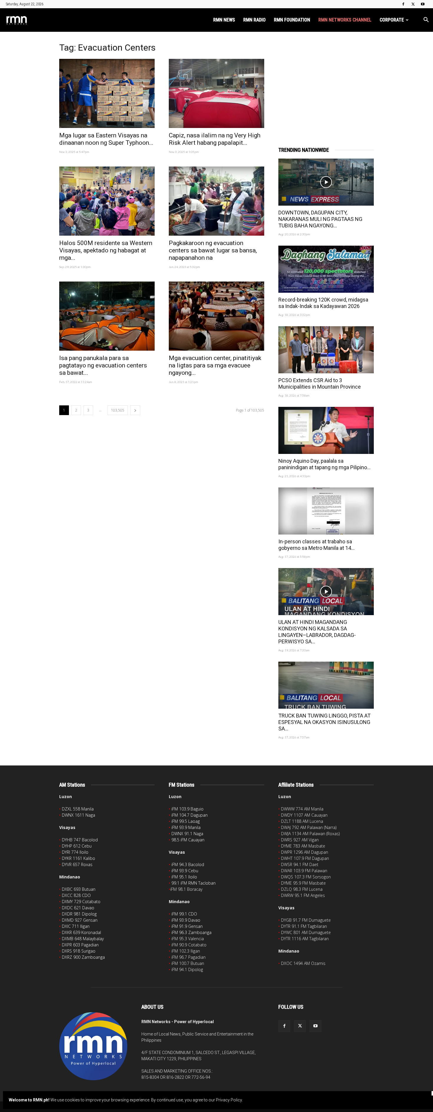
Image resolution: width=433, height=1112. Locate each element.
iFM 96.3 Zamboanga (191, 932)
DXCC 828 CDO (76, 895)
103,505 (117, 410)
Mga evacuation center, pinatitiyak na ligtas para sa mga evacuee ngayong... (215, 365)
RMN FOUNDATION (292, 20)
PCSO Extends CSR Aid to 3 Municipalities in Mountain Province (319, 383)
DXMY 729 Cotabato (81, 901)
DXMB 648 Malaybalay (83, 938)
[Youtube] (422, 4)
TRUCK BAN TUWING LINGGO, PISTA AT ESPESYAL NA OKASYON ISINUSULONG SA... (324, 722)
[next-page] (135, 410)
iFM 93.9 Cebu (184, 870)
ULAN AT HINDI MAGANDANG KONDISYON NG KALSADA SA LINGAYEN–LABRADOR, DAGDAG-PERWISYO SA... (317, 632)
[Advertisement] (326, 81)
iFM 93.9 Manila (186, 827)
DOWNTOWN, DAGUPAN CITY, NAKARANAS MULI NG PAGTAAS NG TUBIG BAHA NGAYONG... (320, 219)
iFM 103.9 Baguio (187, 809)
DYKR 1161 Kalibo (78, 858)
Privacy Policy (229, 1100)
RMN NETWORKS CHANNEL (344, 20)
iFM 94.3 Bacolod (187, 864)
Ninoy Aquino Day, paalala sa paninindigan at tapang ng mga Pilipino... (324, 464)
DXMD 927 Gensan (79, 920)
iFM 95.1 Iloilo (184, 877)
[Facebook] (403, 4)
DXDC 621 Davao (78, 907)
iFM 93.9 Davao (185, 920)
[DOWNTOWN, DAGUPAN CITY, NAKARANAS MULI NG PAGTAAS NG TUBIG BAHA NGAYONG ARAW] (326, 182)
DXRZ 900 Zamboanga (83, 957)
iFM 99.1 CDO (184, 914)
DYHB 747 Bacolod (80, 840)
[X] (413, 4)
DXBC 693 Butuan (78, 889)
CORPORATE (392, 20)
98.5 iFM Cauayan (187, 840)
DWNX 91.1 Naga (187, 833)
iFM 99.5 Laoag (185, 821)
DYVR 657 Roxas (77, 864)
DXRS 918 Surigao (78, 951)
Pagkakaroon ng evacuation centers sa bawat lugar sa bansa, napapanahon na (213, 250)
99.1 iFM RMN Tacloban (193, 883)
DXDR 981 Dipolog (79, 914)
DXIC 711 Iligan (76, 926)
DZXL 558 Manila (78, 809)
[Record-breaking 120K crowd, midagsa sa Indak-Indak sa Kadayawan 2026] (326, 269)
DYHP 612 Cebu (77, 846)
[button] (426, 20)
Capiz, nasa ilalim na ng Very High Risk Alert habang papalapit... (214, 139)
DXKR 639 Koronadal (81, 932)
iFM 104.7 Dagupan (189, 815)
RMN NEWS (224, 20)
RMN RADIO (254, 20)
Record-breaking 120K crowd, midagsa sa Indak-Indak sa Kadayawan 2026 (323, 303)
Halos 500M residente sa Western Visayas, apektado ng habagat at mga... (105, 250)
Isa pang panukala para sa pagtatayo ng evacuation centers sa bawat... (103, 365)
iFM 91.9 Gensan (187, 926)
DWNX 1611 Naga (78, 815)
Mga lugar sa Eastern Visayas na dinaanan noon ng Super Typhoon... (106, 139)
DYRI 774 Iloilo (75, 852)
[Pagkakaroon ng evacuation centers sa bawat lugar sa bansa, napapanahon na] (216, 201)
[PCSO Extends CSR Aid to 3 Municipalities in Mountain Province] (326, 349)
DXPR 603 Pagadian (80, 945)
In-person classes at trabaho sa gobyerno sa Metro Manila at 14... (316, 544)
